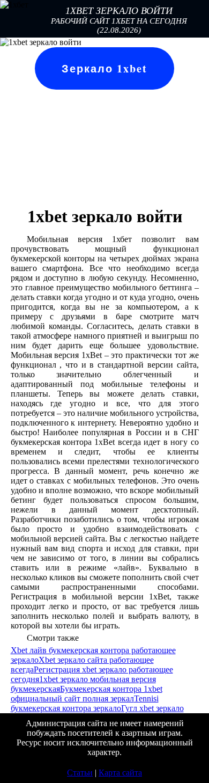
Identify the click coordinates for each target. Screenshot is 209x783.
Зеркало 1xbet (104, 68)
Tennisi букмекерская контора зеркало (85, 703)
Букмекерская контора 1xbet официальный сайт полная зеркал (86, 693)
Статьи (80, 772)
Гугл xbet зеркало (152, 708)
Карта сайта (120, 772)
